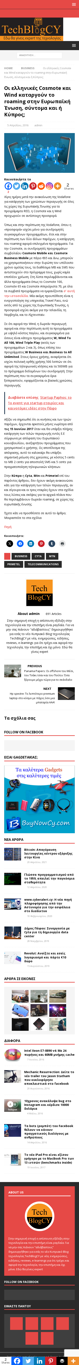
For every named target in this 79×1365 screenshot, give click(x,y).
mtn (52, 556)
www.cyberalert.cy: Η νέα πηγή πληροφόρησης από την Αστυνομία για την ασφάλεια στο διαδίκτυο (48, 905)
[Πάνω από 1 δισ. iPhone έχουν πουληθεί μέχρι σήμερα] (57, 996)
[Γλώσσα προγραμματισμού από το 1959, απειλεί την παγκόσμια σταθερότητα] (12, 879)
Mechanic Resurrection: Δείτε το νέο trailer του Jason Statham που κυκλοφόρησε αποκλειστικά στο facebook (49, 1078)
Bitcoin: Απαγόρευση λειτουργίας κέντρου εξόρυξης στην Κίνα (48, 853)
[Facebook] (19, 13)
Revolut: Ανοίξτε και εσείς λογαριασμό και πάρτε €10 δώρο (45, 957)
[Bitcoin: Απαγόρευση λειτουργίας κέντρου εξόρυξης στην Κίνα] (12, 854)
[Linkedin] (24, 186)
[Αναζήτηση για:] (39, 55)
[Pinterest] (27, 13)
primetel (13, 564)
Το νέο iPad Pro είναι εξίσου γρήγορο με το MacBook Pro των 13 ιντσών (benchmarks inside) (49, 1158)
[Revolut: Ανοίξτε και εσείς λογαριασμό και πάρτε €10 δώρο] (12, 957)
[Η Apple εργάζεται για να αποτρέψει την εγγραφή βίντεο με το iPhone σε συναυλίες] (57, 1010)
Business (21, 556)
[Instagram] (60, 13)
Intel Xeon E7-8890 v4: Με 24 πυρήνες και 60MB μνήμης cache (49, 1052)
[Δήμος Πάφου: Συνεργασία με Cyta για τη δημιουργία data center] (12, 932)
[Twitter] (52, 13)
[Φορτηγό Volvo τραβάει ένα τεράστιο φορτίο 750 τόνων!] (39, 1010)
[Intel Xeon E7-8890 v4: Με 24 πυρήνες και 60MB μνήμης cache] (12, 1055)
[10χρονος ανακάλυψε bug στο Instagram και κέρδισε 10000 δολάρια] (12, 1105)
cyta (38, 556)
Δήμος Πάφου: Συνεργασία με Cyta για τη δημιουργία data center (47, 932)
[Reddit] (41, 186)
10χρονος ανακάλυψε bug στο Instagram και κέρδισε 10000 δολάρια (47, 1105)
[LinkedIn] (35, 13)
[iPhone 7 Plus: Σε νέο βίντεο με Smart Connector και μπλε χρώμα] (20, 1010)
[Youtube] (43, 13)
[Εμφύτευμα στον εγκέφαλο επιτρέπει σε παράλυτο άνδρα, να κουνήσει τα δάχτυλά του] (20, 996)
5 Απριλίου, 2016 (17, 125)
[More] (57, 186)
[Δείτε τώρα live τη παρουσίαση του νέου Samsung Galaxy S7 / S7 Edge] (20, 1024)
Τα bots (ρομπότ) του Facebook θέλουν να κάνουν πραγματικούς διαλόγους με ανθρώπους (48, 1132)
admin (38, 125)
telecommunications (43, 564)
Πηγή (8, 527)
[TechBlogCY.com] (31, 39)
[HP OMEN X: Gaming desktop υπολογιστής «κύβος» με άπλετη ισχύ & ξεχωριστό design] (39, 1024)
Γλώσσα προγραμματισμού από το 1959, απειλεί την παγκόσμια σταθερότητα (49, 878)
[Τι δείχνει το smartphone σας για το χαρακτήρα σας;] (57, 1024)
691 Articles (54, 614)
